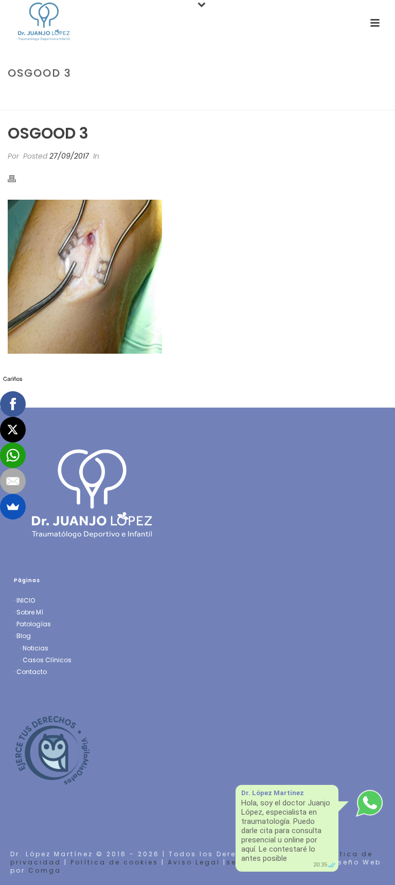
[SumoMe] (13, 507)
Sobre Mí (29, 612)
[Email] (13, 481)
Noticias (35, 648)
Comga (44, 870)
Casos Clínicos (47, 660)
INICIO (25, 600)
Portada (21, 95)
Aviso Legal (194, 862)
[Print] (17, 178)
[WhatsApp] (13, 455)
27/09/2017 (69, 156)
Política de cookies (114, 862)
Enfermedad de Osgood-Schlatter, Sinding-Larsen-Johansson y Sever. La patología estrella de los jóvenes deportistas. (191, 97)
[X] (13, 430)
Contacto (31, 671)
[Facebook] (13, 404)
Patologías (33, 624)
